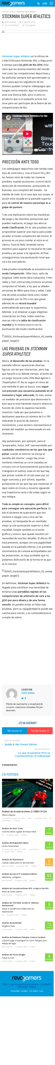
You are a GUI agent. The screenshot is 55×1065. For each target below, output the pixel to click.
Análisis (12, 12)
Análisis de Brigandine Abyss (15, 843)
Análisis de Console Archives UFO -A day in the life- (25, 888)
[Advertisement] (27, 651)
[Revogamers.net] (13, 5)
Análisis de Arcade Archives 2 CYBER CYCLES (24, 811)
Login (44, 3)
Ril (3, 835)
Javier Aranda (10, 22)
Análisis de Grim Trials (12, 828)
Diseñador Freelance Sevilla (34, 985)
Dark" (30, 818)
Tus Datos (33, 991)
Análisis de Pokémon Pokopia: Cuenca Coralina (23, 937)
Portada (5, 12)
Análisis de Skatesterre (12, 859)
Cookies (24, 991)
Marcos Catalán (8, 866)
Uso (41, 991)
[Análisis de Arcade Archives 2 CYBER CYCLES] (27, 793)
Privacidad (15, 991)
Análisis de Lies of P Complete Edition (19, 874)
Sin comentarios (12, 25)
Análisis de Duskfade (11, 923)
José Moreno (34, 849)
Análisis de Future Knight (13, 954)
